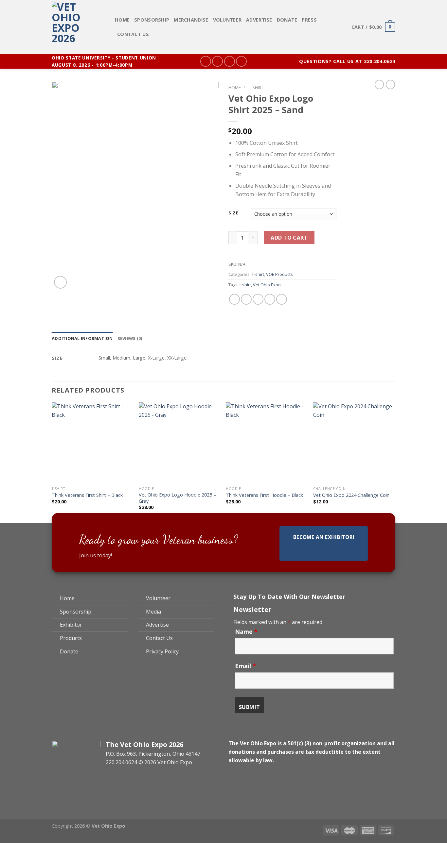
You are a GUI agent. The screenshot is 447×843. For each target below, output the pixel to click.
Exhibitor (71, 624)
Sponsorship (151, 20)
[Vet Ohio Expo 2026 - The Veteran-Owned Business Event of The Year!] (78, 27)
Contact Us (133, 34)
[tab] (82, 338)
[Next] (393, 462)
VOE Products (279, 274)
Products (71, 638)
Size (233, 213)
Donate (287, 20)
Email (245, 666)
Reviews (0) (129, 338)
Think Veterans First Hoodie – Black (264, 495)
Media (153, 611)
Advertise (259, 20)
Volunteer (227, 20)
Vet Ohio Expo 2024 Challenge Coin (351, 495)
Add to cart (289, 237)
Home (122, 20)
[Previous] (52, 462)
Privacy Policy (162, 651)
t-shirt (245, 285)
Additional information (82, 338)
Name (246, 631)
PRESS (309, 20)
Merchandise (191, 20)
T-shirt (256, 87)
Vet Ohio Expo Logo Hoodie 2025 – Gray (177, 498)
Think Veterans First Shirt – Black (87, 495)
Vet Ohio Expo (267, 285)
